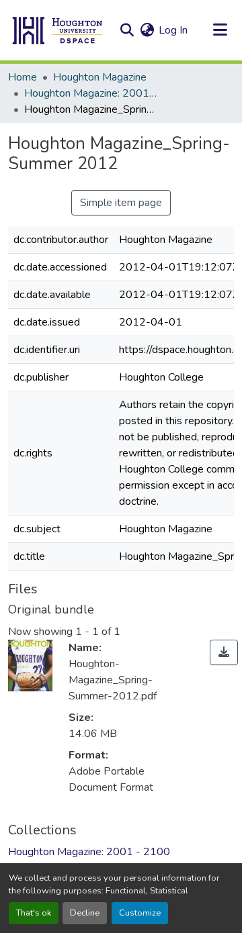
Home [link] (22, 77)
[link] (224, 652)
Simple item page (121, 202)
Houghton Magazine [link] (100, 77)
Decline (84, 913)
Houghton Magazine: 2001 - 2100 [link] (91, 93)
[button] (58, 30)
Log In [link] (173, 30)
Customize (140, 913)
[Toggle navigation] (220, 30)
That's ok (33, 913)
